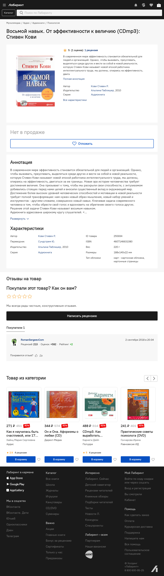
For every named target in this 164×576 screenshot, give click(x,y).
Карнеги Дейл (91, 440)
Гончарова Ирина (131, 440)
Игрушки (51, 496)
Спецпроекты (94, 525)
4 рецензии (21, 452)
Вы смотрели (133, 494)
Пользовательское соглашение (137, 552)
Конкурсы (91, 520)
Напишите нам (134, 538)
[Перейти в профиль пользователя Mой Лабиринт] (143, 5)
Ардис (10, 444)
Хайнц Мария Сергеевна (20, 440)
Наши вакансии (95, 546)
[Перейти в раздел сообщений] (136, 5)
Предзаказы (54, 558)
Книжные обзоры (96, 496)
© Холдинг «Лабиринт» (132, 565)
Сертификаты (55, 546)
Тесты (89, 508)
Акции (50, 529)
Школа (50, 485)
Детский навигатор (98, 485)
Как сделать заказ (137, 515)
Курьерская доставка (139, 526)
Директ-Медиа (53, 440)
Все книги (52, 479)
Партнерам (92, 540)
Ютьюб (10, 518)
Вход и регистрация (138, 488)
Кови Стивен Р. (100, 86)
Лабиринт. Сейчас (97, 479)
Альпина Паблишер (102, 90)
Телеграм (12, 536)
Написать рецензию (82, 316)
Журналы (52, 490)
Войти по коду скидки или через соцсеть (139, 480)
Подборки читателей (99, 502)
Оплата (129, 521)
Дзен (9, 530)
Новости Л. (92, 514)
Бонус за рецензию (58, 540)
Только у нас (54, 552)
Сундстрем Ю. (46, 241)
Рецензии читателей (98, 490)
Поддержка (132, 532)
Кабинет (130, 500)
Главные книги (55, 535)
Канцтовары (54, 502)
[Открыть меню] (4, 5)
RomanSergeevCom (32, 339)
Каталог (8, 12)
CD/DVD (51, 508)
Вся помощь (132, 544)
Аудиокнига (98, 94)
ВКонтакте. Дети (17, 513)
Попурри (88, 444)
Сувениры (52, 514)
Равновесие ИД (130, 444)
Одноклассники (16, 524)
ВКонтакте (13, 507)
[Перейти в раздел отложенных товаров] (151, 5)
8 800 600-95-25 (134, 570)
